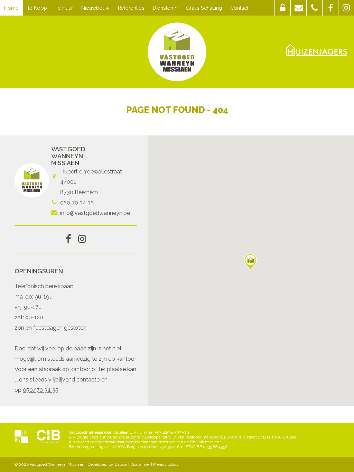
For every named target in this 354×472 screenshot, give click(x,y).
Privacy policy (166, 464)
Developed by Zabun (107, 464)
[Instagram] (82, 240)
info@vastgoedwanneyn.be (95, 213)
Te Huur (64, 8)
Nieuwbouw (95, 8)
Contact (239, 8)
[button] (282, 8)
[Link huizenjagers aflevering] (316, 50)
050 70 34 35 (77, 202)
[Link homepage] (177, 51)
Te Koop (37, 8)
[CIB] (48, 437)
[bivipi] (21, 437)
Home (11, 8)
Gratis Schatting (204, 8)
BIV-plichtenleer (205, 442)
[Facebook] (68, 240)
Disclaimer (140, 464)
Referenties (131, 8)
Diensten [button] (164, 8)
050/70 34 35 (40, 390)
